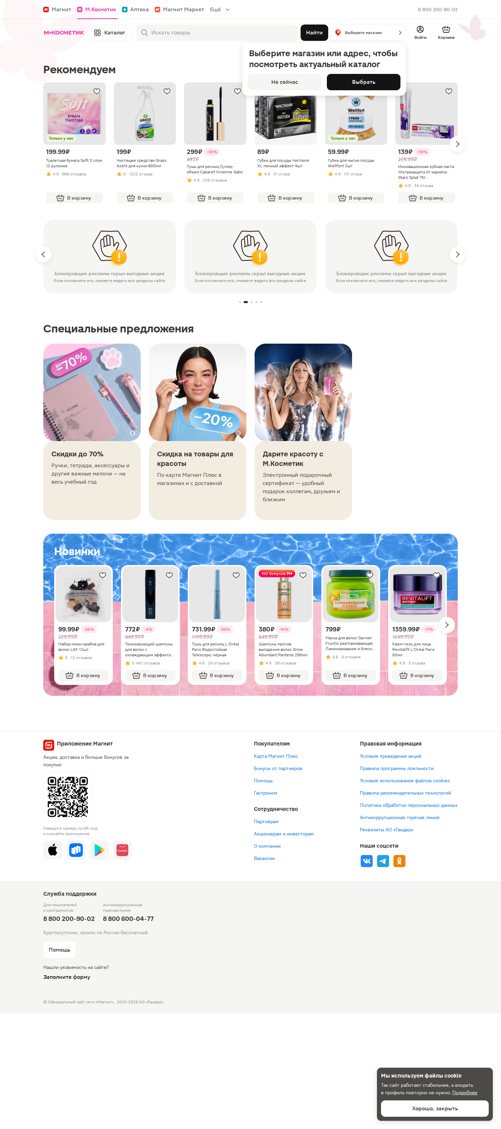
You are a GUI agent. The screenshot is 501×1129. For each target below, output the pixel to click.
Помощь (263, 780)
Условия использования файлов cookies (405, 780)
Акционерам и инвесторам (284, 833)
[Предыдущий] (43, 254)
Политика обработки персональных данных (408, 805)
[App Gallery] (122, 850)
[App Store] (52, 850)
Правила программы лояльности (397, 768)
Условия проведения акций (390, 756)
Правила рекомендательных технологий (405, 793)
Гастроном (265, 793)
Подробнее (464, 1092)
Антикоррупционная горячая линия (400, 817)
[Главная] (64, 32)
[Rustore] (76, 850)
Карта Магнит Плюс (276, 756)
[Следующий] (458, 144)
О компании (267, 846)
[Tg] (383, 861)
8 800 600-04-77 (128, 918)
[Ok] (399, 861)
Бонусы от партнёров (278, 768)
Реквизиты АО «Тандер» (386, 829)
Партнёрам (266, 821)
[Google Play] (99, 850)
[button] (368, 33)
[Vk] (367, 861)
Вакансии (264, 858)
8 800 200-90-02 (438, 9)
